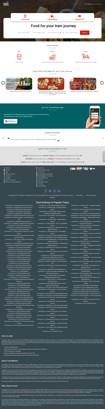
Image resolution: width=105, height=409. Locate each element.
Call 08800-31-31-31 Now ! (93, 4)
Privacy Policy (79, 196)
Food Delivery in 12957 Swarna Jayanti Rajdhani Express (52, 236)
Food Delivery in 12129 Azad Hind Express (19, 320)
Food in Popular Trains (43, 171)
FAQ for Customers (10, 181)
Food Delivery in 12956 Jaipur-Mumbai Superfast (19, 268)
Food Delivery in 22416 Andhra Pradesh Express (85, 286)
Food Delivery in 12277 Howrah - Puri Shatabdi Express (86, 214)
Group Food (79, 19)
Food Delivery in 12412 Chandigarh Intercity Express (19, 310)
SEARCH (84, 32)
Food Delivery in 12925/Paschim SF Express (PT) (19, 228)
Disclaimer (52, 198)
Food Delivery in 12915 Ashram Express (19, 264)
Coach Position (41, 187)
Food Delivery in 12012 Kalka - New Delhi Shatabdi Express (52, 288)
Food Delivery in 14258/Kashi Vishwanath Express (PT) (19, 216)
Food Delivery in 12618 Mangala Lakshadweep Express (19, 244)
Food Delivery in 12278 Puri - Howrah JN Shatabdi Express (86, 216)
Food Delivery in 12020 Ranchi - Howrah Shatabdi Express (52, 306)
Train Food (25, 19)
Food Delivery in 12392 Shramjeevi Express (19, 312)
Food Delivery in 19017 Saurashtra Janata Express (19, 252)
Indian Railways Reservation (45, 175)
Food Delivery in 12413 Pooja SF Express (52, 332)
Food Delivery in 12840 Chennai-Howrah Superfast (19, 246)
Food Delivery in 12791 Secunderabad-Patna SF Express (19, 326)
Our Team (40, 181)
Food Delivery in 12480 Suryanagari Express (19, 284)
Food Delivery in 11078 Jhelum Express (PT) (52, 256)
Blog (6, 173)
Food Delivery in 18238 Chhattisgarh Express (19, 276)
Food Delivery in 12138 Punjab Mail (19, 272)
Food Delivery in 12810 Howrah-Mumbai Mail (19, 248)
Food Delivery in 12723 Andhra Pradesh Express (19, 316)
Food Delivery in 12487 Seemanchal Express (19, 250)
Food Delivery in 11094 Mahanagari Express (19, 286)
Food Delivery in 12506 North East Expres (52, 258)
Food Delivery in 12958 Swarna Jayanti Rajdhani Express (52, 238)
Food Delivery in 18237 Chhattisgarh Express (19, 296)
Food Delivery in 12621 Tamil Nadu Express (19, 270)
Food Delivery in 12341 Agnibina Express (85, 304)
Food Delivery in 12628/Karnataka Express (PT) (19, 222)
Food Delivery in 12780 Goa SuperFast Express (19, 304)
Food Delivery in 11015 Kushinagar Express (19, 254)
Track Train (40, 173)
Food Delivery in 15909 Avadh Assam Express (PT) (86, 292)
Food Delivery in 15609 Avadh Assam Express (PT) (86, 290)
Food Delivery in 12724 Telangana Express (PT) (85, 288)
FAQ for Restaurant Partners (13, 183)
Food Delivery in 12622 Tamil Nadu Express (19, 294)
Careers (7, 171)
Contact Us (8, 177)
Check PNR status (42, 179)
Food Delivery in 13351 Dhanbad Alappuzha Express (52, 206)
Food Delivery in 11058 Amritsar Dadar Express (19, 318)
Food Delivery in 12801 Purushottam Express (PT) (52, 260)
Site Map (7, 179)
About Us (7, 169)
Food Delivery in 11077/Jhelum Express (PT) (19, 226)
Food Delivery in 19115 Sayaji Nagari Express (19, 260)
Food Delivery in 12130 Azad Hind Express (19, 262)
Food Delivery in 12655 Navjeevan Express (19, 292)
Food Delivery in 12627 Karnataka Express (19, 274)
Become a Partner (10, 175)
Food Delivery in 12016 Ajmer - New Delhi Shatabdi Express (52, 296)
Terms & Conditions (91, 196)
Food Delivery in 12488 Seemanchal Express (19, 258)
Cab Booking (52, 19)
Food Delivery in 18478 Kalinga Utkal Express (19, 314)
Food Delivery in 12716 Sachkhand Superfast (19, 256)
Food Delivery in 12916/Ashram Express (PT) (19, 212)
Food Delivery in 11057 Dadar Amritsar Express (19, 266)
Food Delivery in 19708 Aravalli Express (19, 230)
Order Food (40, 169)
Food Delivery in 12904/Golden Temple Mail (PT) (19, 214)
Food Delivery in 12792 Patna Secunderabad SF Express (19, 300)
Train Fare (40, 185)
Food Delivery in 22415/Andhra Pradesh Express (19, 210)
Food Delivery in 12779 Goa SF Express (19, 278)
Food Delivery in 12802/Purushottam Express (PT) (19, 208)
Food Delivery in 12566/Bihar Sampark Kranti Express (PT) (19, 224)
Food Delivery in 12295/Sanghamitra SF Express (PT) (19, 206)
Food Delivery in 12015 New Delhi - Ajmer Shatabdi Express (52, 294)
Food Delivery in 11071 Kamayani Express (19, 288)
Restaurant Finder (42, 183)
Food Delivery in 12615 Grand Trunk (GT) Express (19, 302)
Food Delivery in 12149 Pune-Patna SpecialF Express (19, 298)
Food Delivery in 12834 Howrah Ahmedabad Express (52, 270)
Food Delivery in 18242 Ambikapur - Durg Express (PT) (86, 294)
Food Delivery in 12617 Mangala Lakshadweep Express (19, 290)
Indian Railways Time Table (44, 177)
